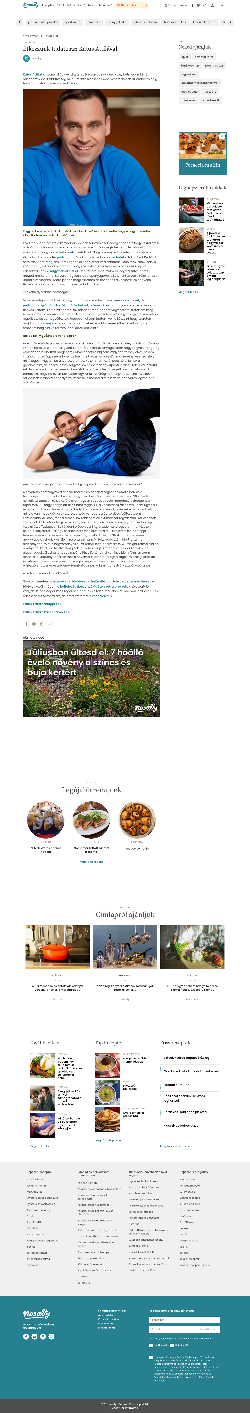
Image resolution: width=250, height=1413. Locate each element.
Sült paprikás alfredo (90, 1264)
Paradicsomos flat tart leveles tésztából (95, 1212)
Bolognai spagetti (37, 1234)
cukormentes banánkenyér (200, 83)
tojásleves (188, 100)
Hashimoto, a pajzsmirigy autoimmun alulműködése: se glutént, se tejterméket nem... (70, 1068)
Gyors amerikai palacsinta (133, 1114)
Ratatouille (84, 1282)
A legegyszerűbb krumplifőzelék (134, 1060)
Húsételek (185, 1216)
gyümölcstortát (53, 305)
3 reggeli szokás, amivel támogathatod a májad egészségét (69, 1098)
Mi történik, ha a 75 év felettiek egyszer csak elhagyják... (69, 1123)
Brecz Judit (192, 999)
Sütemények (187, 1191)
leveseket (60, 581)
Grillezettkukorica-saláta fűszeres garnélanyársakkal (148, 1231)
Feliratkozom (209, 1329)
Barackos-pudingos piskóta (185, 1112)
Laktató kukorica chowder (144, 1218)
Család (211, 228)
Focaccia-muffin (137, 849)
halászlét (98, 581)
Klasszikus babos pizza (181, 1125)
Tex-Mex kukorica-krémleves (146, 1205)
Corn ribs (134, 1224)
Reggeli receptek (189, 1259)
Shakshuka (84, 1276)
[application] (91, 678)
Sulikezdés (213, 199)
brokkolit (121, 587)
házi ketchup (190, 66)
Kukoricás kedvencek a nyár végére (148, 1173)
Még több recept (91, 862)
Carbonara (33, 1265)
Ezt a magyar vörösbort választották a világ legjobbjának (216, 273)
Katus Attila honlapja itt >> (43, 604)
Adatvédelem (106, 1315)
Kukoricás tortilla (138, 1246)
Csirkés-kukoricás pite (142, 1252)
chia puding (189, 92)
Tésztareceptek (189, 1240)
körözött (210, 92)
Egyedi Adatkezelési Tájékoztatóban (174, 1377)
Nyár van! (57, 975)
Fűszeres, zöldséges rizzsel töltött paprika (97, 1244)
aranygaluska (117, 22)
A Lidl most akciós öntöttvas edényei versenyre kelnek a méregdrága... (57, 988)
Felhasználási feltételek (112, 1310)
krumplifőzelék (131, 1054)
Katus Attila (32, 74)
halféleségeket (71, 587)
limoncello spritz (204, 22)
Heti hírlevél (181, 1345)
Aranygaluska (34, 1191)
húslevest (79, 581)
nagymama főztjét (64, 271)
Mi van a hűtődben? (100, 5)
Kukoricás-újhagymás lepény (146, 1239)
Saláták (184, 1246)
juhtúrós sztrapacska (43, 22)
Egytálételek (187, 1222)
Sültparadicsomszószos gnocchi (97, 1230)
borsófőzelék (211, 100)
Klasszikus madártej (38, 1210)
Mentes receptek (190, 1198)
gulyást (115, 581)
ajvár (184, 57)
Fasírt (30, 1216)
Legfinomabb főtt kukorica (144, 1181)
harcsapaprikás (175, 22)
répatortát (100, 596)
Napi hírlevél (160, 1345)
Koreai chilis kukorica (141, 1211)
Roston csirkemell (37, 1253)
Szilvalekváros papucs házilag (45, 850)
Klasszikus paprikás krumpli (93, 1252)
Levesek (184, 1228)
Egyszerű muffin (36, 1185)
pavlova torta (204, 57)
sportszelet (72, 22)
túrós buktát (78, 305)
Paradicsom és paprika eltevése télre (99, 1189)
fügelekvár (188, 74)
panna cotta (214, 66)
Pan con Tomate (88, 1183)
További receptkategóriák (195, 1265)
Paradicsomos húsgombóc (43, 1240)
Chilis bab (32, 1228)
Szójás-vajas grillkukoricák (144, 1199)
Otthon (211, 261)
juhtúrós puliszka (145, 22)
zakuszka (94, 22)
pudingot (64, 257)
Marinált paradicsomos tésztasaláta (99, 1236)
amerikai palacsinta (134, 1108)
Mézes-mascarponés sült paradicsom (93, 1196)
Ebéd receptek (188, 1179)
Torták (183, 1234)
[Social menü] (199, 5)
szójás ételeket (98, 587)
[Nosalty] (31, 5)
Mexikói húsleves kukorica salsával (149, 1258)
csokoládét (115, 257)
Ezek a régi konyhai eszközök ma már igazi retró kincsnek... (125, 988)
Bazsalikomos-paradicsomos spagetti (95, 1222)
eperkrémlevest (139, 581)
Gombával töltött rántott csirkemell (91, 850)
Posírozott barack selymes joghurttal (184, 1098)
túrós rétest (102, 305)
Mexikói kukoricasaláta (142, 1270)
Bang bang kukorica (140, 1193)
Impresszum (105, 1323)
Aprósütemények (190, 1185)
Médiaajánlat (106, 1327)
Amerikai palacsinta (38, 1259)
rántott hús (91, 842)
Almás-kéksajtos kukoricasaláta (147, 1264)
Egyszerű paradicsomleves (42, 1198)
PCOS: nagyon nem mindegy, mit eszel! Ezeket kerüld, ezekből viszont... (192, 988)
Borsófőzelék (34, 1222)
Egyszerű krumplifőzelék (41, 1204)
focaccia (137, 842)
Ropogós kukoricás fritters (144, 1187)
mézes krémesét (126, 300)
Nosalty (36, 58)
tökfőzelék (129, 1081)
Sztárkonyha (32, 36)
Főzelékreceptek (189, 1210)
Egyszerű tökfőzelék (130, 1087)
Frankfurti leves (36, 1179)
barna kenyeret (46, 323)
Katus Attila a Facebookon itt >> (47, 612)
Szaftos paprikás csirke (91, 1258)
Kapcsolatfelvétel (108, 1319)
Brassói (31, 1246)
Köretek (184, 1253)
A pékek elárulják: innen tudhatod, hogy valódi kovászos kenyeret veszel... (216, 242)
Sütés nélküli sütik (190, 1204)
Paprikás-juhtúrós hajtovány (94, 1270)
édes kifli (46, 842)
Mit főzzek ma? (76, 5)
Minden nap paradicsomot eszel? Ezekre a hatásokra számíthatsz (215, 211)
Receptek (48, 5)
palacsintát (68, 252)
